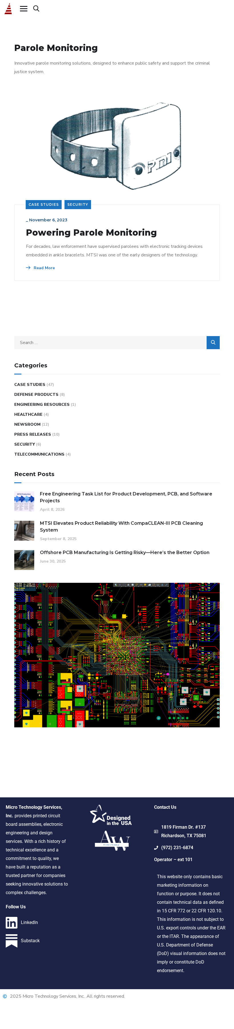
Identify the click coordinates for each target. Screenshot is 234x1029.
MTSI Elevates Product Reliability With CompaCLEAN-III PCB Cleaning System (121, 526)
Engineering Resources (42, 404)
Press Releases (32, 434)
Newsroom (27, 424)
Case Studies (44, 204)
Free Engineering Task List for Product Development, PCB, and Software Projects (126, 497)
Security (77, 204)
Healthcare (28, 414)
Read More (44, 268)
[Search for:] (117, 342)
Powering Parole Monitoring (91, 233)
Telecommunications (39, 454)
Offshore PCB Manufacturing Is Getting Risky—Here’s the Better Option (124, 552)
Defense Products (36, 394)
